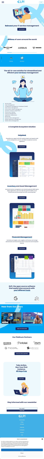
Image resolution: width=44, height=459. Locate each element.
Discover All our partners (22, 353)
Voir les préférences (22, 456)
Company (22, 430)
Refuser (22, 453)
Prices (22, 422)
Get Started (22, 29)
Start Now (21, 378)
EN (41, 2)
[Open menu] (3, 2)
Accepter (22, 449)
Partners (22, 424)
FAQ (22, 435)
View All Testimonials (22, 328)
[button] (42, 439)
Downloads (22, 420)
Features (22, 427)
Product (22, 432)
